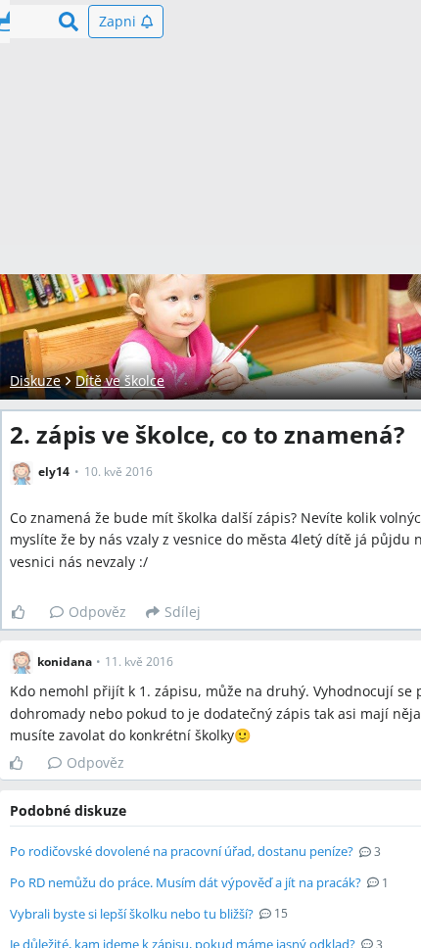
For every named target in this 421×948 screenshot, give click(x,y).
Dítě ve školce (119, 380)
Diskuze (35, 380)
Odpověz (97, 611)
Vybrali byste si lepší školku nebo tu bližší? (132, 914)
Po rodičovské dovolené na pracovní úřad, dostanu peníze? (181, 851)
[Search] (68, 21)
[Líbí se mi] (26, 612)
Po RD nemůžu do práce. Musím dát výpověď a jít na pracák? (185, 882)
